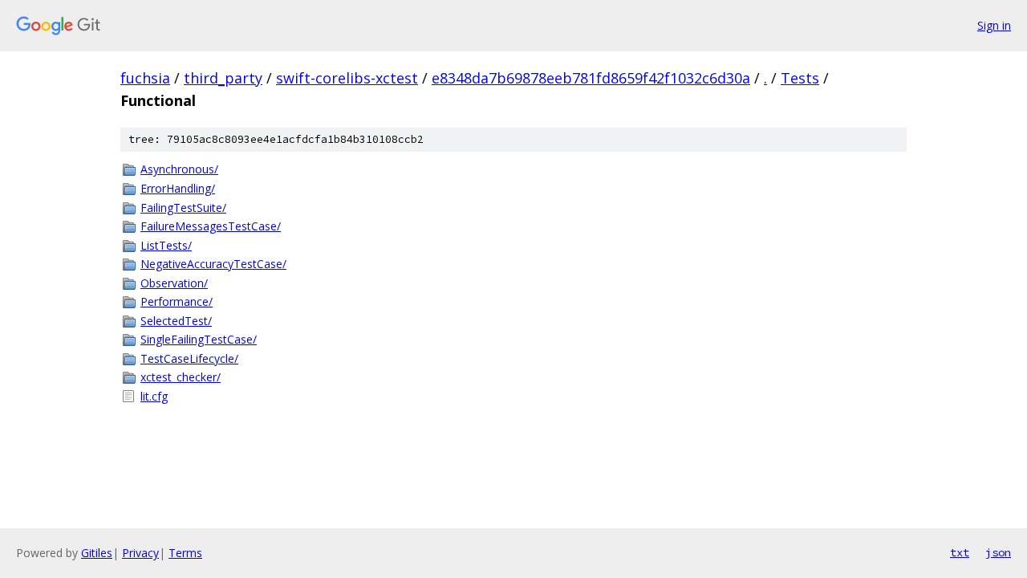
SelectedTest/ (176, 320)
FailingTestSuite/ (183, 207)
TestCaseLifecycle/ (189, 358)
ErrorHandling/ (177, 188)
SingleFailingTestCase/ (198, 339)
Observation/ (174, 283)
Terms (185, 552)
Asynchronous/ (179, 169)
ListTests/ (166, 245)
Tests (800, 78)
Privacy (140, 552)
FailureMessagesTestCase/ (210, 226)
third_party (223, 78)
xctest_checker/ (180, 377)
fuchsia (145, 78)
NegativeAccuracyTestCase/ (213, 263)
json (998, 552)
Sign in (994, 25)
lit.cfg (154, 396)
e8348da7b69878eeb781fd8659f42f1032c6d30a (591, 78)
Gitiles (96, 552)
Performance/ (176, 301)
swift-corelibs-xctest (347, 78)
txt (959, 552)
